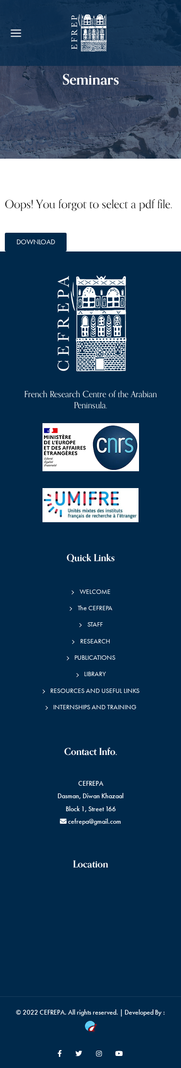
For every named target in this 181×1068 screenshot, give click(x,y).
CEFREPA (52, 1012)
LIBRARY (95, 674)
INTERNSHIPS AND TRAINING (95, 707)
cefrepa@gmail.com (94, 821)
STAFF (95, 624)
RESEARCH (95, 641)
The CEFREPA (95, 608)
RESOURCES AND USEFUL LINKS (94, 691)
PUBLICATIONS (94, 657)
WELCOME (95, 592)
